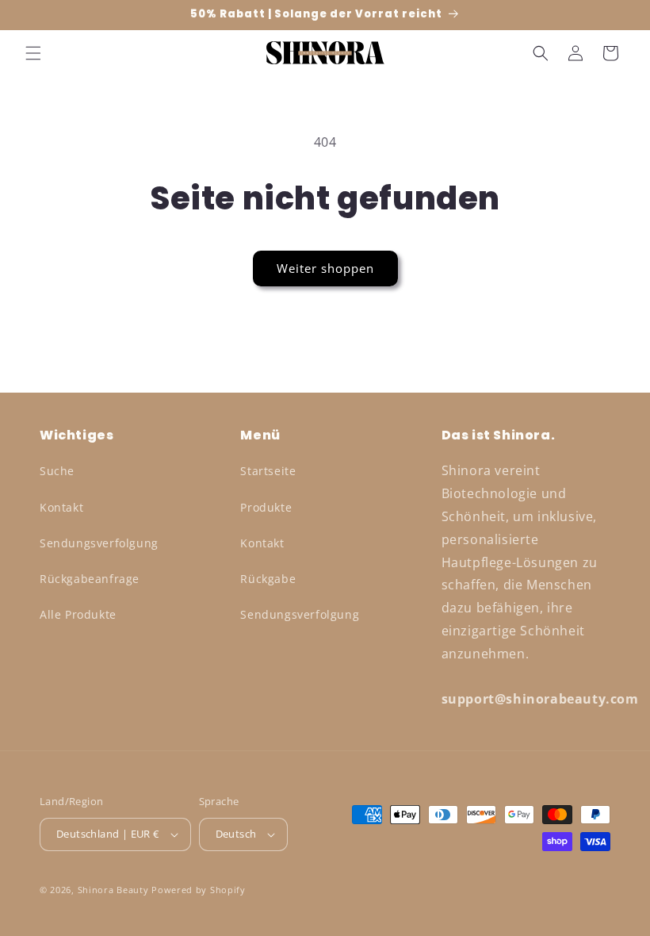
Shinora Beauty (113, 890)
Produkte (266, 507)
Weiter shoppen (325, 268)
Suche (57, 470)
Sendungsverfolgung (99, 542)
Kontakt (61, 507)
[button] (33, 53)
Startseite (268, 470)
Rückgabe (268, 578)
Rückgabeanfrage (90, 578)
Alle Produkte (78, 614)
